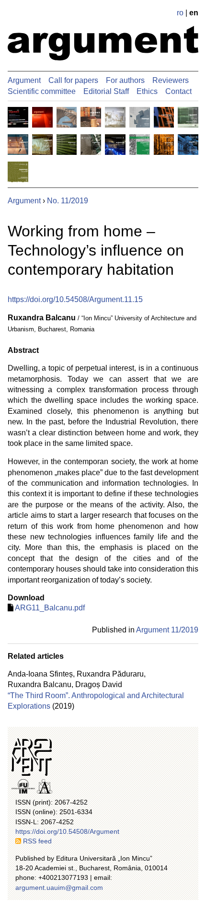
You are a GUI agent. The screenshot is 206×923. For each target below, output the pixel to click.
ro (180, 13)
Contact (178, 91)
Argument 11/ (167, 630)
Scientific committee (42, 91)
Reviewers (170, 80)
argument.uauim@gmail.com (59, 887)
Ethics (147, 91)
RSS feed (37, 841)
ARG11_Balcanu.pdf (50, 608)
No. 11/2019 (67, 201)
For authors (125, 80)
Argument (24, 80)
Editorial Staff (106, 91)
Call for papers (73, 80)
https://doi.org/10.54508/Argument (67, 831)
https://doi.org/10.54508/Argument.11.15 (75, 299)
